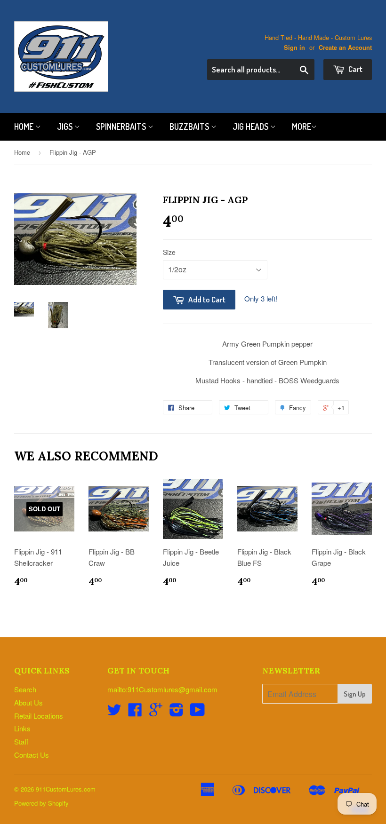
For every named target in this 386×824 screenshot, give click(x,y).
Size (169, 252)
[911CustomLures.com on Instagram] (176, 712)
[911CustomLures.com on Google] (156, 712)
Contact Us (31, 755)
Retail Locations (38, 716)
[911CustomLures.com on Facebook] (135, 712)
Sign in (294, 47)
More (301, 126)
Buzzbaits (190, 126)
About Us (28, 702)
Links (22, 728)
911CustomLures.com (66, 788)
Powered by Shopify (41, 803)
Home (24, 126)
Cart (354, 69)
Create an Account (345, 47)
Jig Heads (251, 126)
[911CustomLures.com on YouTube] (197, 712)
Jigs (65, 126)
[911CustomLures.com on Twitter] (114, 712)
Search (25, 689)
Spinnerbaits (122, 126)
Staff (21, 741)
